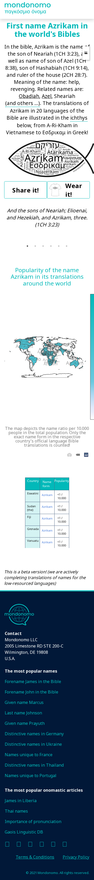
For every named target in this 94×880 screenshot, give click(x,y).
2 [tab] (35, 246)
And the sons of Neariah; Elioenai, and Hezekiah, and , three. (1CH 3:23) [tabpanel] (47, 217)
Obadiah (29, 96)
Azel (46, 96)
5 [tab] (58, 246)
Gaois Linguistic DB (24, 832)
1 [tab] (27, 246)
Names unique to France (28, 754)
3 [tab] (43, 246)
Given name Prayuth (25, 723)
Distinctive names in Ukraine (33, 744)
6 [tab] (66, 246)
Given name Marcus (24, 702)
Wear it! (73, 190)
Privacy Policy (76, 857)
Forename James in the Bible (33, 681)
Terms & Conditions (35, 857)
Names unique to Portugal (30, 775)
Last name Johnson (23, 713)
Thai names (16, 811)
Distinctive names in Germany (34, 734)
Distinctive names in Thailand (34, 765)
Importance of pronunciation (33, 821)
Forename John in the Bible (31, 692)
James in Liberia (21, 800)
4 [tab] (51, 246)
